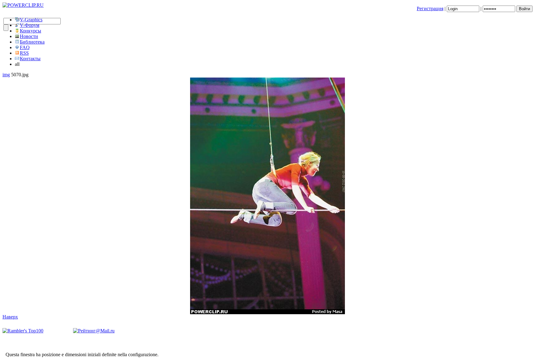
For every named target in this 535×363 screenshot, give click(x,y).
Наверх (10, 316)
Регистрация (430, 8)
